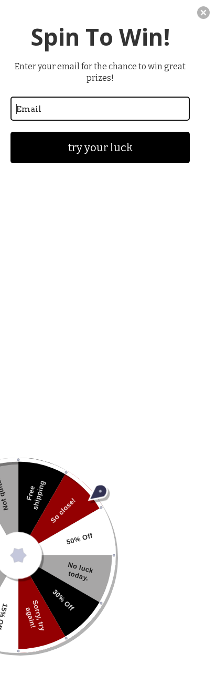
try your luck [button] (100, 147)
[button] (203, 12)
